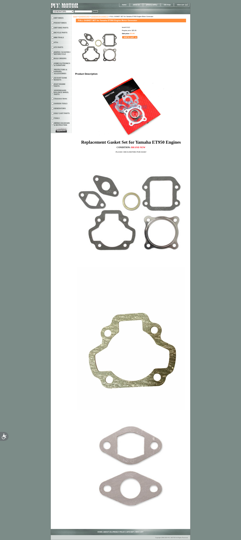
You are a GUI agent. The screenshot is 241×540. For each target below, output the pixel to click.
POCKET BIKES (60, 23)
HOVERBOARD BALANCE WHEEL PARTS (61, 92)
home (124, 5)
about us (136, 5)
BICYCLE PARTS (60, 33)
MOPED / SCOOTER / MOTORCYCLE (62, 53)
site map (167, 5)
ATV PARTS (58, 47)
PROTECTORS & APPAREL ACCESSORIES (60, 72)
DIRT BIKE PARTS (61, 28)
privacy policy (151, 5)
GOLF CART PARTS (62, 113)
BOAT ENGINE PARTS (59, 85)
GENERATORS (84, 16)
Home (75, 16)
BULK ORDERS (60, 58)
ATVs (56, 42)
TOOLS (57, 118)
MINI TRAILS (59, 38)
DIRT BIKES (58, 18)
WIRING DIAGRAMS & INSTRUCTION (62, 124)
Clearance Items (60, 99)
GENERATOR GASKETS (99, 16)
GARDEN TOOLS (60, 104)
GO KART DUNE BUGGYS (60, 79)
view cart (180, 5)
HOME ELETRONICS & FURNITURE (62, 64)
